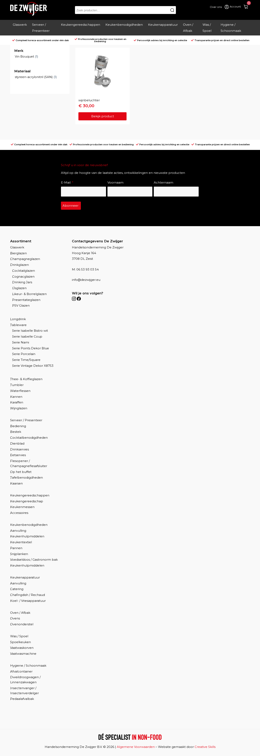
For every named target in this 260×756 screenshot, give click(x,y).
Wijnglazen (18, 408)
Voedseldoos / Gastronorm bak (34, 559)
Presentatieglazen (26, 300)
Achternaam (163, 182)
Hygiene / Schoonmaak (28, 665)
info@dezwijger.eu (86, 280)
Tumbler (17, 385)
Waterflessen (20, 391)
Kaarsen (16, 483)
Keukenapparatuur (25, 577)
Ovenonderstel (21, 624)
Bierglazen (18, 253)
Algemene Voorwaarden (136, 747)
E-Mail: (67, 182)
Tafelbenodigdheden (26, 477)
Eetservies (18, 455)
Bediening (18, 426)
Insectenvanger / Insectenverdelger (24, 690)
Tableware (18, 325)
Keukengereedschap (26, 501)
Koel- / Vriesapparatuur (28, 601)
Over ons (216, 7)
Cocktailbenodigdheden (29, 437)
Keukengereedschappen (29, 495)
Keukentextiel (21, 542)
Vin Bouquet (24, 56)
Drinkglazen (19, 265)
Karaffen (16, 402)
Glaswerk (17, 247)
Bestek (15, 432)
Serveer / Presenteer (26, 420)
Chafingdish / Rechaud (27, 595)
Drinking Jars (22, 282)
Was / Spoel (19, 636)
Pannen (16, 548)
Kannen (16, 397)
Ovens (15, 618)
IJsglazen (19, 288)
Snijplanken (19, 554)
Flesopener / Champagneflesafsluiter (28, 463)
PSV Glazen (21, 305)
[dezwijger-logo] (28, 9)
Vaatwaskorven (22, 648)
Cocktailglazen (23, 271)
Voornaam (115, 182)
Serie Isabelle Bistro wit (30, 331)
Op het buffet (20, 472)
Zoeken (172, 10)
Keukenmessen (22, 507)
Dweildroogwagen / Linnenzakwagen (25, 679)
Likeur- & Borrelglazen (29, 294)
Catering (16, 589)
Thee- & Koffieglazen (26, 379)
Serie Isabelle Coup (27, 336)
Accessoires (19, 513)
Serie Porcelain (23, 354)
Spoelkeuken (20, 642)
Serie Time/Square (26, 360)
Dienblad (17, 443)
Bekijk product (102, 116)
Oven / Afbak (20, 613)
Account (235, 6)
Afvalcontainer (21, 671)
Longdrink (18, 319)
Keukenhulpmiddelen (27, 536)
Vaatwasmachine (23, 653)
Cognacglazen (23, 276)
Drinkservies (19, 449)
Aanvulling (18, 531)
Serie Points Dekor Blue (30, 348)
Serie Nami (20, 342)
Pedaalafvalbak (22, 699)
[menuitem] (19, 28)
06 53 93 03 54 (87, 269)
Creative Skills (205, 747)
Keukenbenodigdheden (29, 525)
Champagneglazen (25, 259)
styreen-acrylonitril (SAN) (34, 77)
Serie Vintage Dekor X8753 (32, 366)
